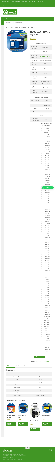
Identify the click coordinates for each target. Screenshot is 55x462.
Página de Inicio (5, 1)
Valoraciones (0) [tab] (21, 365)
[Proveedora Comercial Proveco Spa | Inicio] (10, 12)
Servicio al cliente (26, 5)
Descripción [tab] (11, 365)
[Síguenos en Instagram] (49, 450)
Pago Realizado (5, 5)
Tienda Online (6, 18)
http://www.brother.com (45, 56)
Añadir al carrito (39, 357)
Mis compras (36, 5)
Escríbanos (24, 1)
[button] (26, 32)
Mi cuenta (40, 1)
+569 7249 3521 (32, 1)
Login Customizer (15, 1)
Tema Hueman (19, 459)
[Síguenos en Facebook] (51, 450)
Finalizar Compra (16, 5)
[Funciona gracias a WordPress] (8, 459)
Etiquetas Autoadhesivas (14, 22)
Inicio (7, 27)
